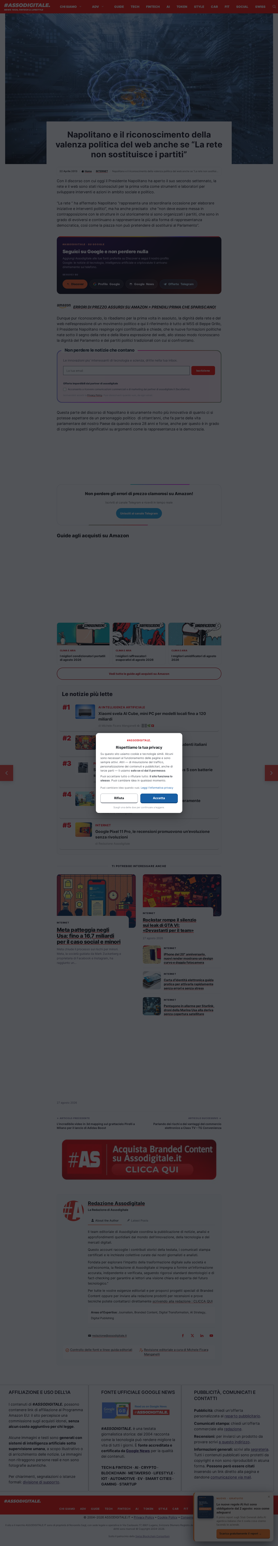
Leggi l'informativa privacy (157, 787)
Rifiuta (119, 798)
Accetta (159, 798)
